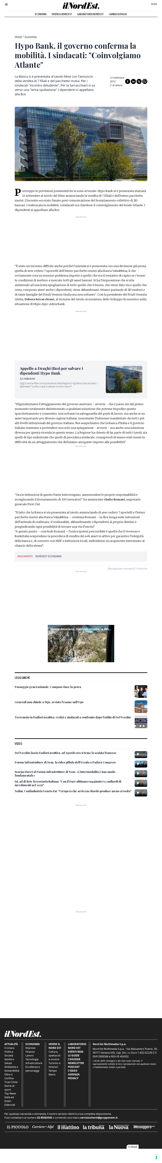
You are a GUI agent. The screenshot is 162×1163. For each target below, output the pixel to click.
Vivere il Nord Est (62, 14)
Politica (8, 1051)
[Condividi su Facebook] (127, 81)
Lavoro (29, 1055)
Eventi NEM (75, 1051)
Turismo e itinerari (54, 1065)
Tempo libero (53, 1072)
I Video (72, 1070)
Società (8, 1055)
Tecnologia (31, 1059)
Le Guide (73, 1055)
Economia (41, 14)
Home (18, 36)
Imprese (30, 1048)
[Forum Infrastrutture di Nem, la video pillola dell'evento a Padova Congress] (141, 764)
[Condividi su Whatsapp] (144, 81)
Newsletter (76, 1063)
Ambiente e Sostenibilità (11, 1068)
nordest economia (48, 556)
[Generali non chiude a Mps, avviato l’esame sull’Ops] (141, 706)
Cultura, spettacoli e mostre (54, 1055)
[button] (81, 643)
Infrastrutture (33, 1063)
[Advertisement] (81, 24)
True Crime (11, 1082)
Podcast (74, 1067)
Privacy (73, 1078)
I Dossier (74, 1059)
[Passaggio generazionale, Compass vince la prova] (141, 691)
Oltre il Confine (9, 1076)
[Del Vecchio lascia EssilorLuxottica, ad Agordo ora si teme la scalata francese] (141, 754)
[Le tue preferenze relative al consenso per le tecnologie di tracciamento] (156, 1157)
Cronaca (9, 1048)
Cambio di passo (118, 14)
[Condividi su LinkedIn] (133, 81)
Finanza (30, 1051)
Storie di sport (9, 1087)
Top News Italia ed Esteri (10, 1097)
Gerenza (74, 1074)
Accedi (154, 4)
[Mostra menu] (6, 4)
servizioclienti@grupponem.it (99, 1117)
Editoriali (9, 1105)
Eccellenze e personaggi (32, 1068)
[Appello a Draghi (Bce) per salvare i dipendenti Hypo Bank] (124, 379)
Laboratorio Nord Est (90, 14)
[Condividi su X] (139, 81)
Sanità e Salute (9, 1061)
